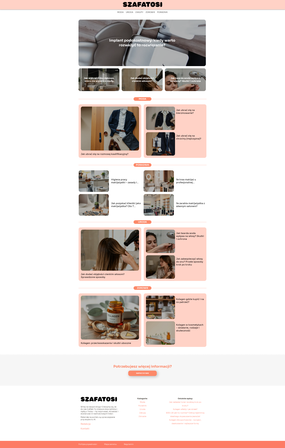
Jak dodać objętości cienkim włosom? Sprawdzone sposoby (142, 80)
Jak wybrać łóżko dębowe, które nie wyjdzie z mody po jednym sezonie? (99, 80)
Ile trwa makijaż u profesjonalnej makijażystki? (186, 181)
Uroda (129, 12)
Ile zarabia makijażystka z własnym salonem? (190, 205)
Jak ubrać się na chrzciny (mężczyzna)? (188, 137)
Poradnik (162, 12)
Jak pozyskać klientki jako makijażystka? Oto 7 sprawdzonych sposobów (126, 205)
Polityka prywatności (87, 444)
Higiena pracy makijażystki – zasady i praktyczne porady (124, 181)
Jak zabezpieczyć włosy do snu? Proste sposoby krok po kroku (189, 261)
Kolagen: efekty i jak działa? (185, 409)
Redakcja (86, 424)
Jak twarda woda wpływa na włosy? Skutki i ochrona (185, 79)
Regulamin (128, 444)
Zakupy (139, 12)
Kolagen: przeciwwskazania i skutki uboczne (106, 343)
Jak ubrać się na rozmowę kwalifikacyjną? (104, 154)
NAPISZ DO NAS (142, 373)
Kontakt (85, 428)
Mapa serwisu (110, 444)
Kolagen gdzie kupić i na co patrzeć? (190, 301)
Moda (120, 12)
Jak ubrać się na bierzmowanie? (185, 111)
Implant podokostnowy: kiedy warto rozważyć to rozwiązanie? (142, 42)
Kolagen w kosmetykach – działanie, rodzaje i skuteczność (189, 327)
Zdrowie (150, 12)
